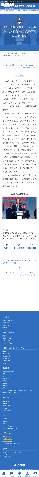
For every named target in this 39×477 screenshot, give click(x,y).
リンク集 (4, 454)
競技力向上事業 (6, 338)
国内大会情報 (6, 323)
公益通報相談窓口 (7, 439)
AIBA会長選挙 (19, 75)
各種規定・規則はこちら (16, 1)
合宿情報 (4, 327)
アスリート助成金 (7, 343)
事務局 (4, 351)
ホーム (2, 10)
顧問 (3, 388)
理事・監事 (5, 378)
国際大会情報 (6, 325)
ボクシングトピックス (8, 408)
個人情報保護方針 (7, 441)
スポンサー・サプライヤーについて (12, 452)
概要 (3, 374)
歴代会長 (4, 385)
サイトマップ (6, 457)
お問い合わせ (6, 436)
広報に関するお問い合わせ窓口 (11, 443)
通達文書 (4, 403)
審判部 (4, 363)
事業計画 (4, 381)
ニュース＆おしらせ (8, 401)
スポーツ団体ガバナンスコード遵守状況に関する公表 (17, 390)
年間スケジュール (7, 320)
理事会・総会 (6, 405)
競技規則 (4, 421)
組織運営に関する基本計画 (9, 392)
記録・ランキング (7, 336)
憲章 (3, 376)
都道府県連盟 (6, 356)
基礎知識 (4, 419)
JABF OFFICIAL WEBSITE (11, 469)
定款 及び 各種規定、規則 (9, 428)
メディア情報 (6, 410)
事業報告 (4, 383)
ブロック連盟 (6, 353)
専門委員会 (5, 358)
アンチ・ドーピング (8, 426)
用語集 (4, 423)
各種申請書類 (6, 360)
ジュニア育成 (6, 340)
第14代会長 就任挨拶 (8, 371)
